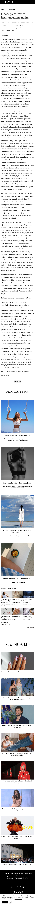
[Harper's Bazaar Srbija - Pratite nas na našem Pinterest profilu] (17, 887)
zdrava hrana (17, 381)
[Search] (32, 2)
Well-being (11, 9)
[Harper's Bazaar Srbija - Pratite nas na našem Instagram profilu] (20, 887)
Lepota (3, 9)
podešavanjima (18, 899)
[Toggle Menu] (3, 2)
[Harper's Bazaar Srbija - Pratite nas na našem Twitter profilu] (14, 887)
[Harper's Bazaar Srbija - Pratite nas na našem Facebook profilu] (11, 887)
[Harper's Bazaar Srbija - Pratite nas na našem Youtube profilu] (23, 887)
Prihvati (5, 902)
